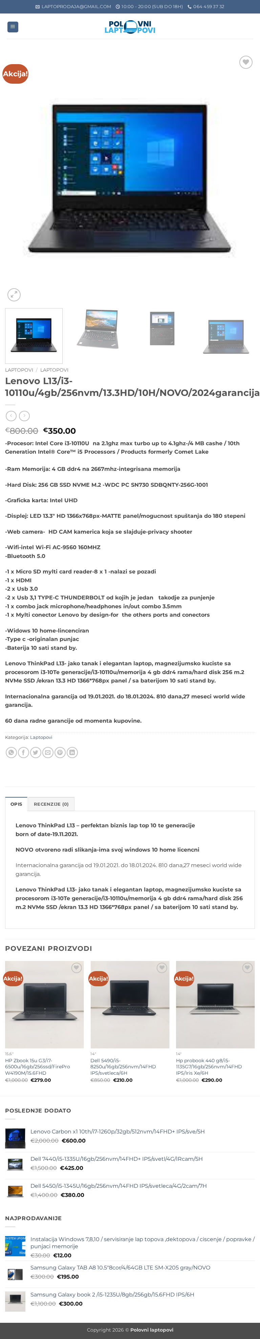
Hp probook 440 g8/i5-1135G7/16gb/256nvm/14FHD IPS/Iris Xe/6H (209, 1066)
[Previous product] (24, 416)
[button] (12, 27)
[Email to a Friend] (47, 752)
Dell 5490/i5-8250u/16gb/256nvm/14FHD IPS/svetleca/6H (123, 1066)
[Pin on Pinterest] (60, 752)
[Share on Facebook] (23, 752)
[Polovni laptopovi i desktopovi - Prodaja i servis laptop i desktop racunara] (130, 27)
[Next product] (11, 416)
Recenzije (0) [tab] (51, 804)
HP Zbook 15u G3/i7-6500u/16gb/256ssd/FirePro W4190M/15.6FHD (37, 1066)
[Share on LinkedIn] (72, 752)
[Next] (241, 179)
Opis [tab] (16, 804)
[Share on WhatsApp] (11, 752)
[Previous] (19, 179)
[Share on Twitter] (35, 752)
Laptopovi (19, 370)
